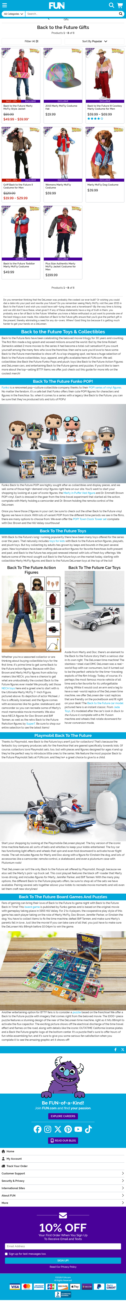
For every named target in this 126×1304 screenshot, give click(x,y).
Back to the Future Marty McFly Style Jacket (17, 107)
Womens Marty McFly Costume (58, 186)
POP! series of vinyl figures (105, 387)
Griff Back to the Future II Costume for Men (18, 186)
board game (32, 906)
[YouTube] (78, 1129)
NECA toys (8, 688)
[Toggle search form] (111, 5)
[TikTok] (88, 1129)
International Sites (13, 1188)
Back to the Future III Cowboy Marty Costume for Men (104, 107)
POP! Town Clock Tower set (90, 519)
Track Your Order (17, 1166)
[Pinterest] (68, 1129)
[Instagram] (48, 1129)
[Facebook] (38, 1129)
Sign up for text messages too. (27, 1253)
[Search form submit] (120, 14)
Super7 (30, 723)
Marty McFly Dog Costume (102, 184)
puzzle (77, 1012)
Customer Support (13, 1173)
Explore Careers (63, 1116)
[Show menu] (4, 5)
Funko (5, 387)
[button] (120, 5)
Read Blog (65, 1140)
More (5, 1203)
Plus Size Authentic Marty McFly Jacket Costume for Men (60, 266)
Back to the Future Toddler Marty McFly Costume (19, 265)
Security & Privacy (13, 1180)
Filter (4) (30, 41)
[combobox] (71, 14)
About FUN (8, 1195)
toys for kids (57, 541)
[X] (58, 1129)
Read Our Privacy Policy (63, 1266)
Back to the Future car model (105, 703)
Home (10, 1151)
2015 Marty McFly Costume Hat (61, 107)
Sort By (92, 41)
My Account (14, 1158)
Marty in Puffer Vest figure (79, 493)
